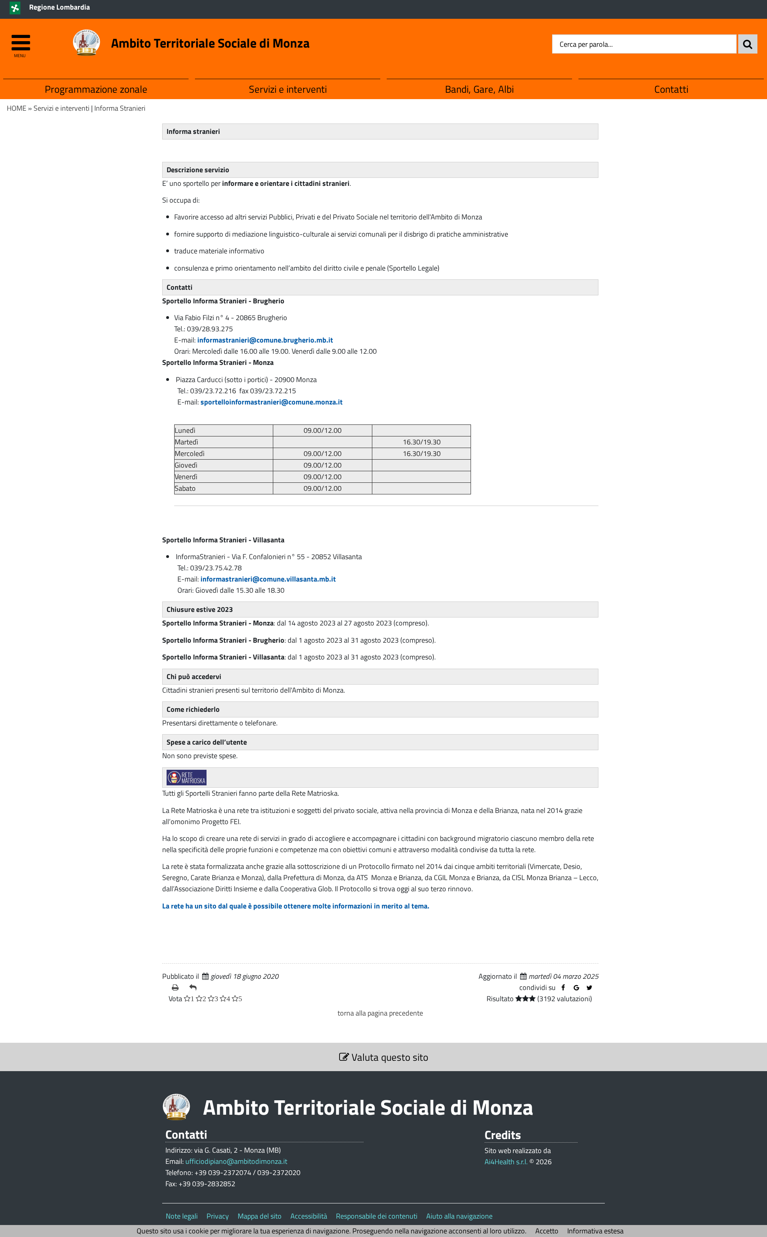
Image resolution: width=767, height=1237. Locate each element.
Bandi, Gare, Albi (479, 89)
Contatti (671, 89)
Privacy (218, 1216)
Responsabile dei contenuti (376, 1216)
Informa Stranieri (119, 108)
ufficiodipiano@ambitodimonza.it (236, 1161)
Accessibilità (308, 1216)
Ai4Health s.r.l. (506, 1161)
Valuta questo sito (388, 1057)
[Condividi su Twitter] (589, 988)
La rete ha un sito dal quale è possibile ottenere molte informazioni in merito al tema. (295, 905)
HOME (16, 108)
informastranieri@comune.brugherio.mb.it (265, 340)
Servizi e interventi (288, 89)
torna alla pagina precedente (380, 1013)
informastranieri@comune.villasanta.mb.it (268, 579)
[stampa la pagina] (177, 987)
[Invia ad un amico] (195, 987)
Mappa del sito (260, 1216)
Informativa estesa (595, 1230)
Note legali (182, 1216)
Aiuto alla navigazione (459, 1216)
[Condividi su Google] (576, 988)
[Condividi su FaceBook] (563, 988)
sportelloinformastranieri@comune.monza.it (272, 401)
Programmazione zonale (96, 89)
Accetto (546, 1230)
